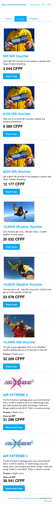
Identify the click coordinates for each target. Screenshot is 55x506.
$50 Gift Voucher (16, 56)
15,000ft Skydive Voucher (22, 284)
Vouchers (20, 18)
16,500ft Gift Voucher (19, 342)
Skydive (8, 18)
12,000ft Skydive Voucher (22, 226)
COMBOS (33, 18)
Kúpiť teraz (11, 76)
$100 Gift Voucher (17, 113)
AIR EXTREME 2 (15, 394)
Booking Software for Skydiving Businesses (24, 498)
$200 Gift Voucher (17, 171)
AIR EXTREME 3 (15, 455)
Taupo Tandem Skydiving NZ (14, 4)
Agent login (48, 501)
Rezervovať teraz (14, 427)
